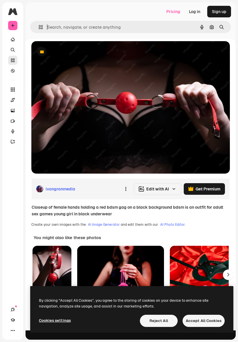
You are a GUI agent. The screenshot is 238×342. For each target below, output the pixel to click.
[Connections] (12, 309)
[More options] (125, 189)
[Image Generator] (12, 110)
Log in (194, 11)
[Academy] (12, 320)
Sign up (219, 11)
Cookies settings (55, 320)
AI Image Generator (104, 224)
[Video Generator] (12, 120)
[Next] (228, 275)
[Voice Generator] (12, 131)
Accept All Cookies (203, 320)
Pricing (173, 11)
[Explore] (12, 70)
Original (68, 52)
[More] (12, 330)
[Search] (12, 49)
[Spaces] (12, 100)
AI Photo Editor (172, 224)
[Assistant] (12, 141)
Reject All (158, 320)
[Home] (12, 39)
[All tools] (12, 89)
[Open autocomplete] (38, 27)
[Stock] (12, 60)
